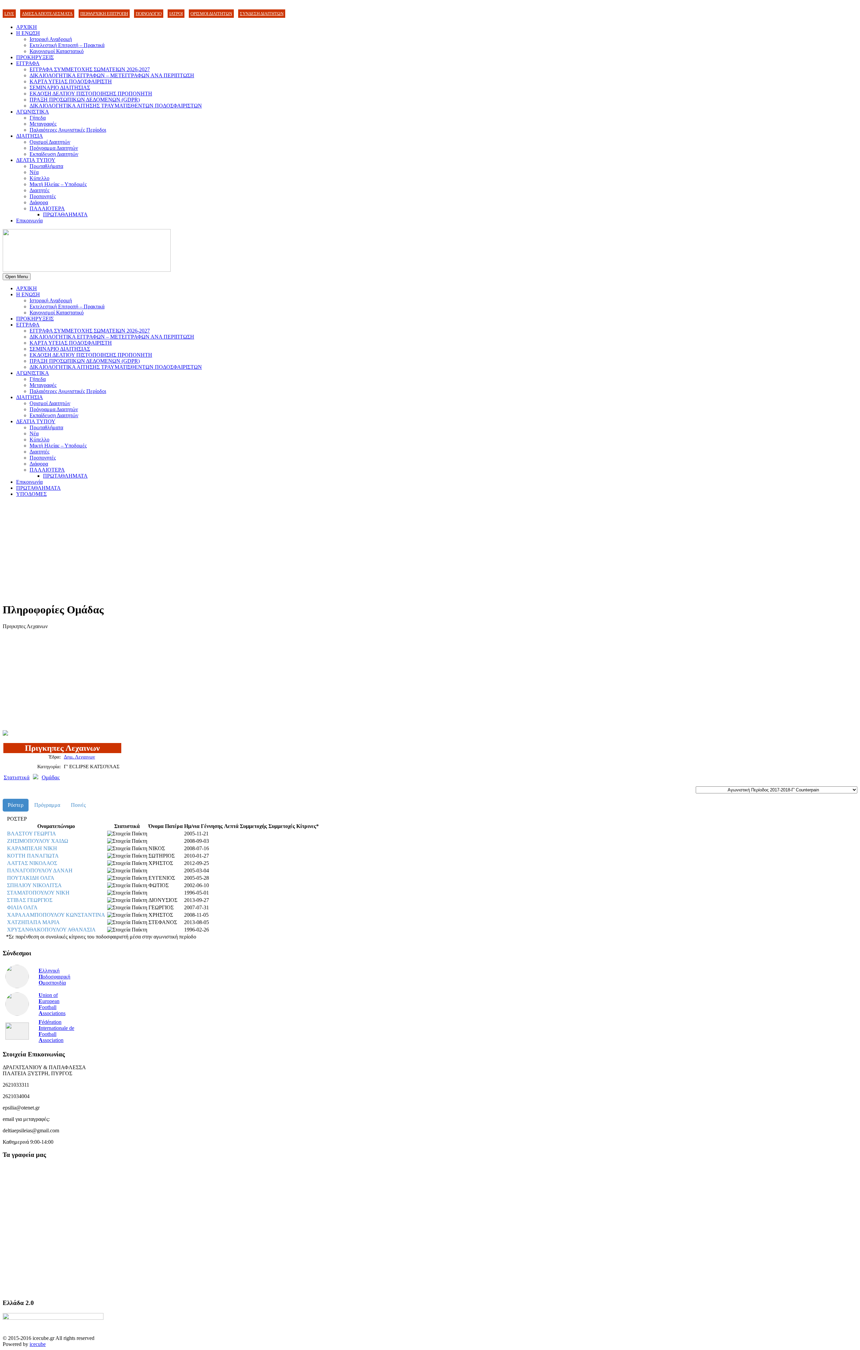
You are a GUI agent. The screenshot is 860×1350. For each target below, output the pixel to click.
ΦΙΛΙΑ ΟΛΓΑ (22, 907)
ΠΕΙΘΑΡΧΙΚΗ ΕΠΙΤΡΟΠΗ (104, 13)
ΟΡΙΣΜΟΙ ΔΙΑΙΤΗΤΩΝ (211, 13)
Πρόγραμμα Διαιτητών (54, 148)
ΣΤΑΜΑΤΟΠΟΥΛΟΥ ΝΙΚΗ (38, 893)
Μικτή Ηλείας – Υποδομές (58, 184)
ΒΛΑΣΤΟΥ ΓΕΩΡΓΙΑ (31, 833)
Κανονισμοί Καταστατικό (57, 51)
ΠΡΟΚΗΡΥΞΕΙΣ (35, 57)
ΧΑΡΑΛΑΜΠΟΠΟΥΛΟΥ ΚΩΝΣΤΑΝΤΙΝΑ (56, 915)
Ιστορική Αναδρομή (51, 39)
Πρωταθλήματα (46, 166)
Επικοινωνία (29, 220)
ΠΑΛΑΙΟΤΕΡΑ (47, 208)
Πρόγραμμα (47, 805)
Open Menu (16, 276)
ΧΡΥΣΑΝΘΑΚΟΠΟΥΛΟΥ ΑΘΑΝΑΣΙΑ (51, 929)
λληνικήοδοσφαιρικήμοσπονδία (54, 977)
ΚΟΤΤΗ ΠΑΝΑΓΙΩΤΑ (33, 856)
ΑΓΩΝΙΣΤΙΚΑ (32, 112)
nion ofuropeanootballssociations (52, 1004)
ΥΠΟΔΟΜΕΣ (31, 494)
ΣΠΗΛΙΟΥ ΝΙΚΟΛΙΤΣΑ (34, 885)
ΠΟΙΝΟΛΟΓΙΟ (149, 13)
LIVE (9, 13)
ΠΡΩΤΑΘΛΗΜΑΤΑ (65, 214)
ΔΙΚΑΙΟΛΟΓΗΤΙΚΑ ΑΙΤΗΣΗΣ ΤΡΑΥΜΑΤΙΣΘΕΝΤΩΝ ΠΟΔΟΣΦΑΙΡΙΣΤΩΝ (116, 105)
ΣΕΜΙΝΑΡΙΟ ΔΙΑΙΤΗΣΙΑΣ (60, 87)
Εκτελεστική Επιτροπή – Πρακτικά (67, 45)
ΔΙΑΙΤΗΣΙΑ (29, 136)
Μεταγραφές (43, 124)
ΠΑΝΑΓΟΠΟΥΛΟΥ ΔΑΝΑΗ (40, 870)
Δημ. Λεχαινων (79, 756)
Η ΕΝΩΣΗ (28, 33)
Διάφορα (39, 202)
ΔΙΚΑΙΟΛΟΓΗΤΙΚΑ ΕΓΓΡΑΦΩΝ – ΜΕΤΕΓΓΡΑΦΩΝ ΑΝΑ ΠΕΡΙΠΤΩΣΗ (112, 75)
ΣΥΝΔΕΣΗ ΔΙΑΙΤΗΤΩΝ (262, 13)
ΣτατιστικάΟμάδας (32, 777)
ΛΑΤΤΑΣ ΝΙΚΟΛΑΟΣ (32, 863)
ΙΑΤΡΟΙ (176, 13)
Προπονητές (43, 196)
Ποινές (78, 805)
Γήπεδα (38, 118)
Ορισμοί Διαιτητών (50, 142)
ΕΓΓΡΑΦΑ (28, 63)
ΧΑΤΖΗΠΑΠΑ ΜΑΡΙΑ (33, 922)
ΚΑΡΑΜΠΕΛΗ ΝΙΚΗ (32, 848)
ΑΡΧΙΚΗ (26, 27)
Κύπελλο (39, 178)
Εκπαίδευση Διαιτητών (54, 154)
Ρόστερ (16, 805)
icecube (38, 1344)
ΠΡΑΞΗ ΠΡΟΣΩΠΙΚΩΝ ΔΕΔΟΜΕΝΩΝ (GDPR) (85, 99)
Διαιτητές (39, 190)
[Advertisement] (204, 550)
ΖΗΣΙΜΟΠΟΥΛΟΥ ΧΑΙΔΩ (37, 841)
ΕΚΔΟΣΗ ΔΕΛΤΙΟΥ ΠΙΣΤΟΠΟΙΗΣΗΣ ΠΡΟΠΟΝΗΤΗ (91, 93)
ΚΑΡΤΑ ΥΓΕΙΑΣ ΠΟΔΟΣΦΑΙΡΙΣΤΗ (71, 81)
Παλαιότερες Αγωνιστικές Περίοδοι (68, 130)
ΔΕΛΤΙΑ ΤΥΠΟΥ (35, 160)
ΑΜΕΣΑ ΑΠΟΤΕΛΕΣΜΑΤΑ (47, 13)
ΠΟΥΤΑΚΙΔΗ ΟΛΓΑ (30, 878)
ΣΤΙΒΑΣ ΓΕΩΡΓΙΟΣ (29, 900)
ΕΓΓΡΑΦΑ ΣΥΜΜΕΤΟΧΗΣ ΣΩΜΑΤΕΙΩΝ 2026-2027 (90, 69)
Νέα (34, 172)
